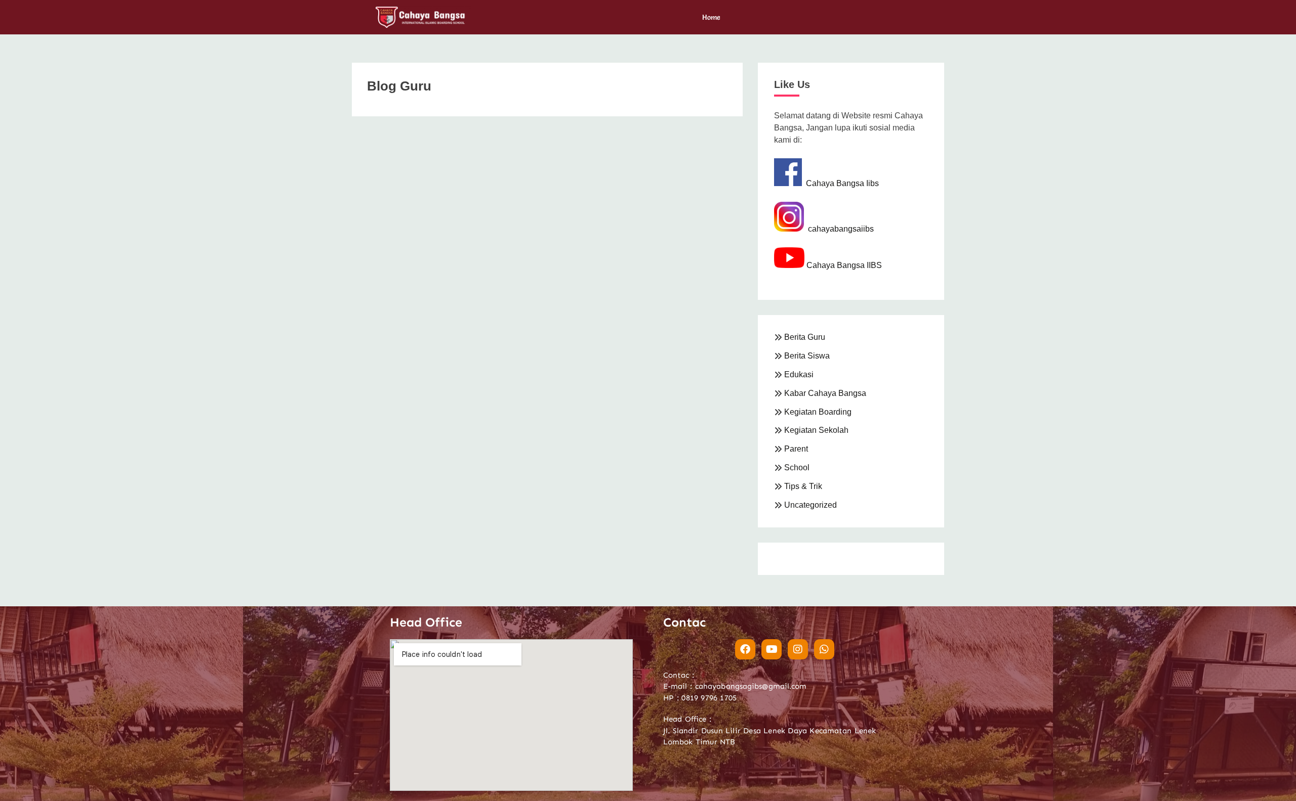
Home (711, 17)
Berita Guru (804, 337)
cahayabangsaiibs (839, 229)
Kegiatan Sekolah (816, 430)
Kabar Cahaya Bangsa (825, 393)
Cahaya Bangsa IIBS (843, 265)
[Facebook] (745, 649)
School (796, 467)
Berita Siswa (807, 355)
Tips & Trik (803, 486)
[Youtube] (771, 649)
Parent (796, 448)
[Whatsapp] (824, 649)
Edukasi (799, 374)
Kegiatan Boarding (818, 412)
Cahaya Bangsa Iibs (840, 183)
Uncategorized (810, 505)
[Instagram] (798, 649)
